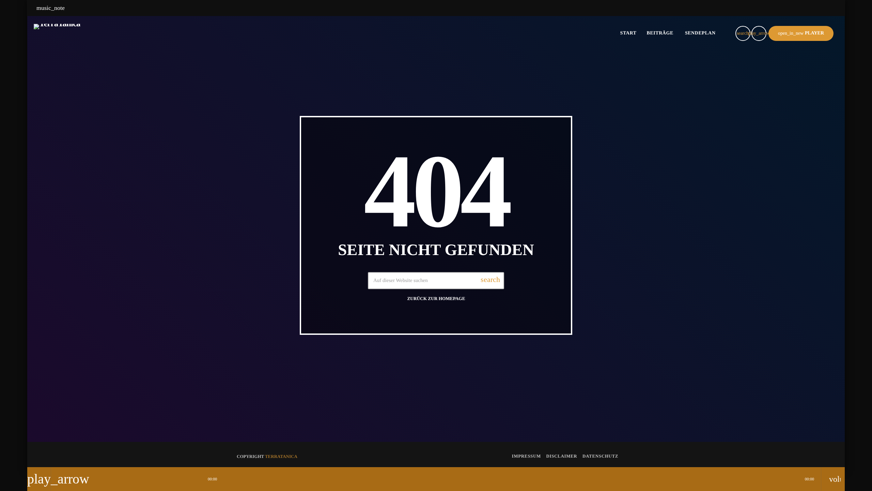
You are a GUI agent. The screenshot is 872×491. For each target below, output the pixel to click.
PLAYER (801, 33)
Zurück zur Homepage (436, 298)
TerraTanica (281, 456)
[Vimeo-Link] (57, 33)
